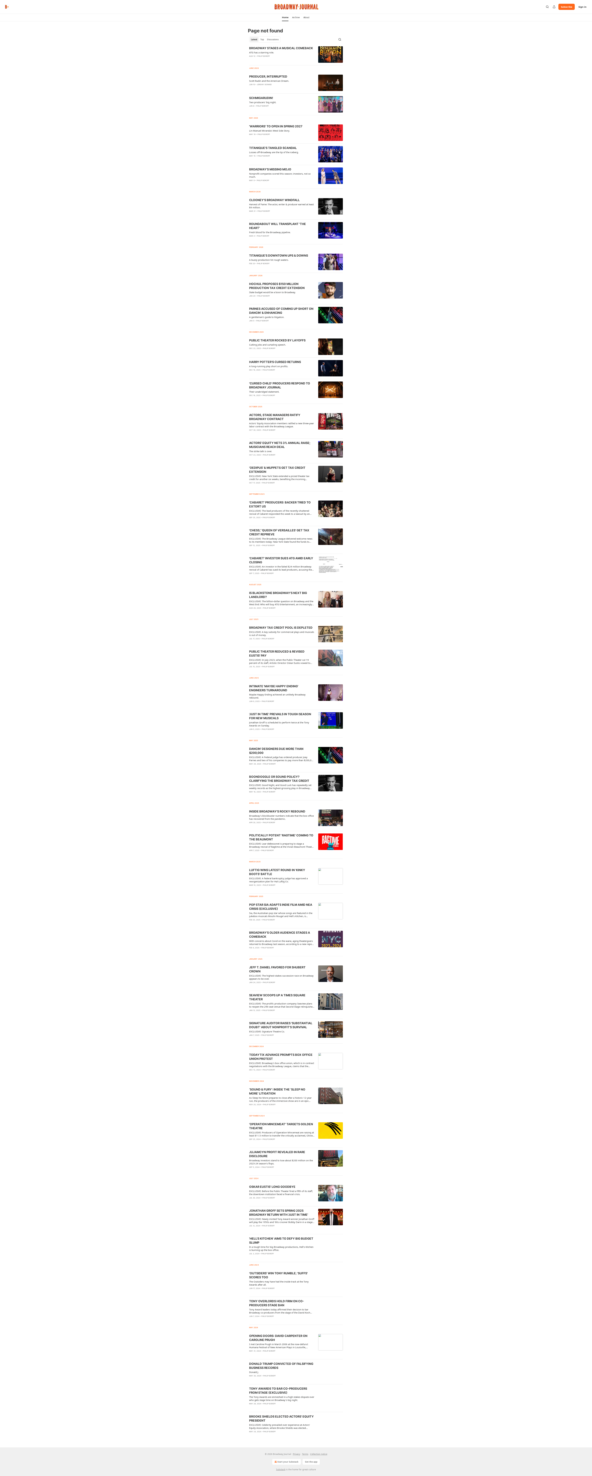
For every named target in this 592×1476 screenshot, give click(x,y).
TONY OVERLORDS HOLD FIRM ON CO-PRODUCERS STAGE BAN (276, 1303)
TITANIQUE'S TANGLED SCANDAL (273, 148)
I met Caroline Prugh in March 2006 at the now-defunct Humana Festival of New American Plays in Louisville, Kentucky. (278, 1346)
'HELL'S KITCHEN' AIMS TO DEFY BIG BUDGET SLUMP (281, 1240)
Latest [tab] (254, 39)
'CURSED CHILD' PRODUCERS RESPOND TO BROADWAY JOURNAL (279, 385)
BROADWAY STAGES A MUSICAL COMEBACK (281, 48)
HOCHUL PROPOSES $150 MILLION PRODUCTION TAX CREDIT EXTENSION (277, 286)
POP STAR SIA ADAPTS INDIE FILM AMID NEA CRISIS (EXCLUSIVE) (280, 907)
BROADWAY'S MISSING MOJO (270, 169)
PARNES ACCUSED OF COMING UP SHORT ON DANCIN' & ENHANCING (281, 311)
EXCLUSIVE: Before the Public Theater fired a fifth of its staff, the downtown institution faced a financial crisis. (281, 1192)
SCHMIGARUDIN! (261, 98)
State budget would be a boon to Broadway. (272, 292)
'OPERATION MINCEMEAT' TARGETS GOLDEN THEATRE (281, 1126)
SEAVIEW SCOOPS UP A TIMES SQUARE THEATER (277, 997)
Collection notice (318, 1454)
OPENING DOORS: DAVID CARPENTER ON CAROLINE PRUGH (278, 1338)
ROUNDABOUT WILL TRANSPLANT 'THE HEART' (277, 226)
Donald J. (254, 1372)
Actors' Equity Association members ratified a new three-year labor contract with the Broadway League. (281, 425)
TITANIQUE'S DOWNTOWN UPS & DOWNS (278, 255)
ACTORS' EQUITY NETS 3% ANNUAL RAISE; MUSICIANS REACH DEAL (279, 445)
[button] (285, 17)
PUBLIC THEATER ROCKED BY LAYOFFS (277, 340)
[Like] (251, 399)
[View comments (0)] (273, 88)
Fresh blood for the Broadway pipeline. (270, 232)
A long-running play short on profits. (268, 366)
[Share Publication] (554, 7)
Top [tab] (262, 39)
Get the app (311, 1461)
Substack (280, 1469)
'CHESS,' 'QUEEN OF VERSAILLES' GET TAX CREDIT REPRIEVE (279, 532)
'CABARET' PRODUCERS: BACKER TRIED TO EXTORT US (280, 504)
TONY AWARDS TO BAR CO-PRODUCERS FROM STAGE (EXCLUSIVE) (278, 1390)
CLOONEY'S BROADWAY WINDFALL (274, 200)
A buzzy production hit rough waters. (269, 259)
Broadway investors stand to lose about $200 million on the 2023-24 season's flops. (281, 1162)
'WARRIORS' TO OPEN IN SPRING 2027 (275, 126)
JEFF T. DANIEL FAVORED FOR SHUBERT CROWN (277, 969)
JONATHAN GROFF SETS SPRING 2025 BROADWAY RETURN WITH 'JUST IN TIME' (278, 1212)
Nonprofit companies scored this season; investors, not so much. (280, 175)
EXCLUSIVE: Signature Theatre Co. (267, 1031)
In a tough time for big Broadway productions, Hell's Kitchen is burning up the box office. (281, 1248)
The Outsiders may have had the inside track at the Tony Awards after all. (279, 1283)
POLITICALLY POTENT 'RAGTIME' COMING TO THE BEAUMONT (281, 837)
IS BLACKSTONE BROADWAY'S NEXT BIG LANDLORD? (278, 595)
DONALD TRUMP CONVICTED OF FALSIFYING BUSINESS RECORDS (281, 1366)
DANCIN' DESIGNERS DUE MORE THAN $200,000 (276, 751)
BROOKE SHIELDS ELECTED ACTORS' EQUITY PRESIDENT (281, 1418)
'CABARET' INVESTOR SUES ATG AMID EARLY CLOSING (281, 560)
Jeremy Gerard (264, 84)
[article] (296, 54)
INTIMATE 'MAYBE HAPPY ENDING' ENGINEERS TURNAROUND (273, 688)
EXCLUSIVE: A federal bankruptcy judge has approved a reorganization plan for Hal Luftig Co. (278, 880)
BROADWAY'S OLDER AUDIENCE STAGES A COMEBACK (279, 934)
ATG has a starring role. (261, 52)
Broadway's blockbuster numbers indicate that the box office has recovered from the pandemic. (281, 817)
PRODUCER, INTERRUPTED (268, 76)
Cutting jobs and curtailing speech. (267, 344)
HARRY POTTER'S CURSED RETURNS (275, 362)
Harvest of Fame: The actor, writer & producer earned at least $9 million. (281, 206)
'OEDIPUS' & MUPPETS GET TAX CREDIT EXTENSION (277, 470)
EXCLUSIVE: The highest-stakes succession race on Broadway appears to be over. (281, 977)
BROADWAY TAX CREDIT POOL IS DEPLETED (280, 627)
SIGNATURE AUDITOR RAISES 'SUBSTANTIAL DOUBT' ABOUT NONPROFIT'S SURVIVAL (280, 1025)
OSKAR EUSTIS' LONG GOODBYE (272, 1187)
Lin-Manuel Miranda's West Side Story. (269, 130)
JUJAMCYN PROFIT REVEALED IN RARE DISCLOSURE (277, 1154)
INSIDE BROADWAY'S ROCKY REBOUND (277, 811)
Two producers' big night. (262, 102)
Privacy (296, 1454)
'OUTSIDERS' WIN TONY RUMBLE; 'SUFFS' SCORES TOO (278, 1275)
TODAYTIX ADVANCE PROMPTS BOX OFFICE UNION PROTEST (280, 1057)
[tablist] (264, 39)
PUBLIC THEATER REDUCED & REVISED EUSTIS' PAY (276, 653)
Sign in (582, 6)
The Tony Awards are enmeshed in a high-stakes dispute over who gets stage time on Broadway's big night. (281, 1398)
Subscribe (566, 6)
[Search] (547, 7)
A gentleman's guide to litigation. (266, 317)
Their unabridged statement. (264, 391)
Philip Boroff (263, 56)
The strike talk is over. (260, 451)
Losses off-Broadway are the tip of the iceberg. (274, 152)
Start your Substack (287, 1461)
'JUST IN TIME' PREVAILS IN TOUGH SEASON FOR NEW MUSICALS (280, 716)
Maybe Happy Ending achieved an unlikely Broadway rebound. (277, 696)
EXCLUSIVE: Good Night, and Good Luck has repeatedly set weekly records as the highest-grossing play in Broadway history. (280, 786)
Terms (305, 1454)
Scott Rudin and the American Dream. (269, 80)
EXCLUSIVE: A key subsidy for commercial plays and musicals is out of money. (281, 633)
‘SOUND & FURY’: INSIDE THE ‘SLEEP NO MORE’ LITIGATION (277, 1091)
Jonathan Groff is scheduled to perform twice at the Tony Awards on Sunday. (279, 724)
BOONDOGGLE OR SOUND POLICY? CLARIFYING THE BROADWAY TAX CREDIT (279, 779)
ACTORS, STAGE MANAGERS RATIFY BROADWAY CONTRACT (274, 417)
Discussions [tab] (273, 39)
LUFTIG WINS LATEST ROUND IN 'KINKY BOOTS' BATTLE (277, 872)
